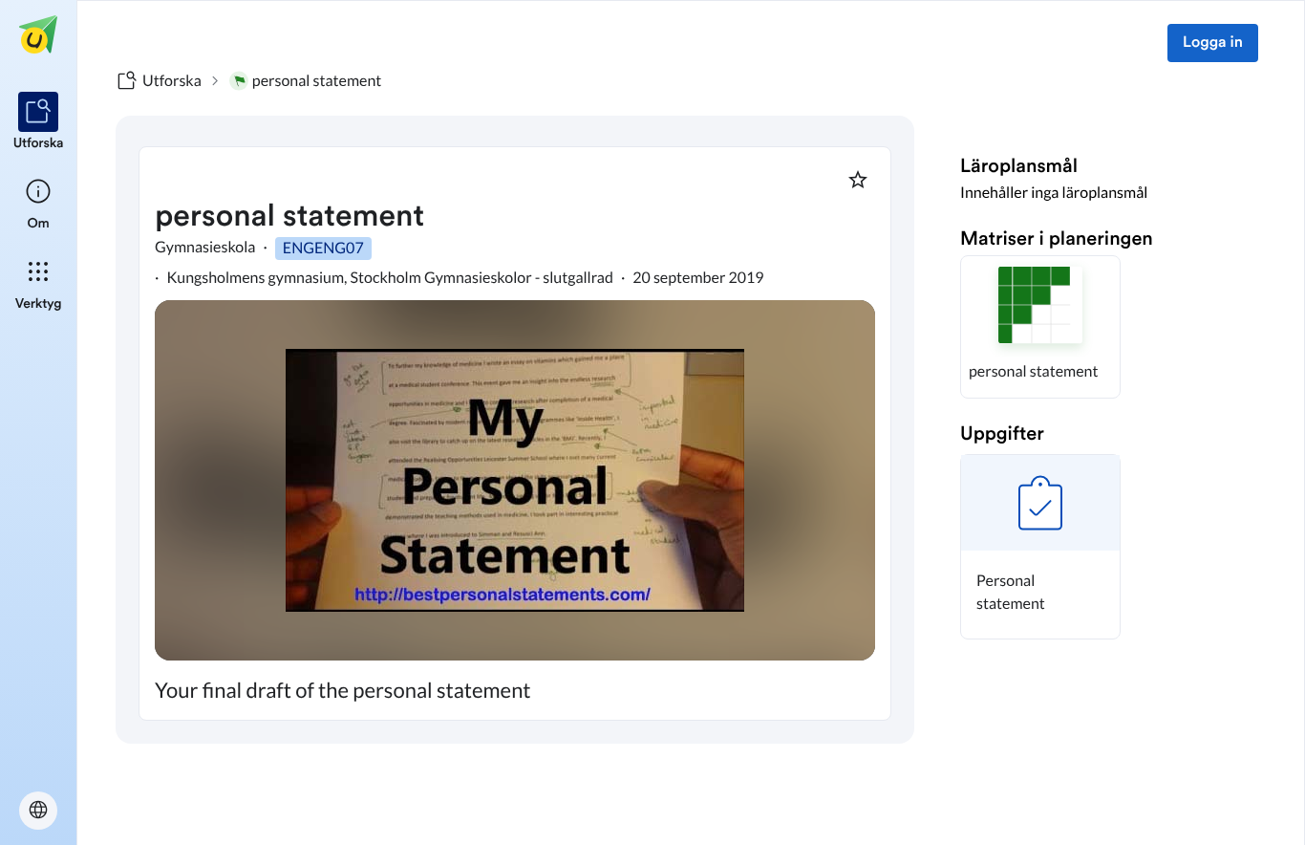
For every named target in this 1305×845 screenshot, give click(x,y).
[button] (1040, 327)
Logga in (1213, 43)
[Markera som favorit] (858, 179)
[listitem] (38, 122)
